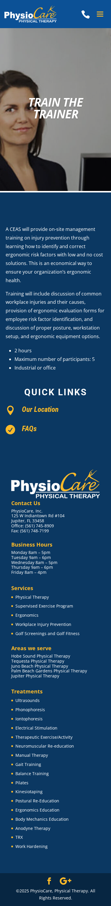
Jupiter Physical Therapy (35, 676)
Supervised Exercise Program (44, 606)
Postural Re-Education (37, 801)
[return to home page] (32, 14)
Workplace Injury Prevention (43, 624)
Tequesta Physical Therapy (37, 661)
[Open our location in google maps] (65, 881)
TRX (19, 837)
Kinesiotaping (29, 791)
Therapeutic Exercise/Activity (44, 737)
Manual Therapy (31, 755)
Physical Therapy (32, 597)
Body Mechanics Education (42, 819)
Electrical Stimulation (36, 728)
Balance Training (32, 773)
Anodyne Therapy (32, 828)
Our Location (40, 409)
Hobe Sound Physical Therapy (40, 656)
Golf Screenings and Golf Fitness (47, 633)
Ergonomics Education (37, 810)
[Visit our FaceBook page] (49, 881)
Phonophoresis (30, 709)
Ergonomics (26, 615)
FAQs (29, 428)
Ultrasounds (27, 700)
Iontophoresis (29, 719)
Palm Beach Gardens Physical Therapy (49, 671)
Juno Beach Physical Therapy (39, 666)
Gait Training (28, 764)
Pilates (21, 782)
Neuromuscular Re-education (44, 746)
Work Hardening (31, 846)
